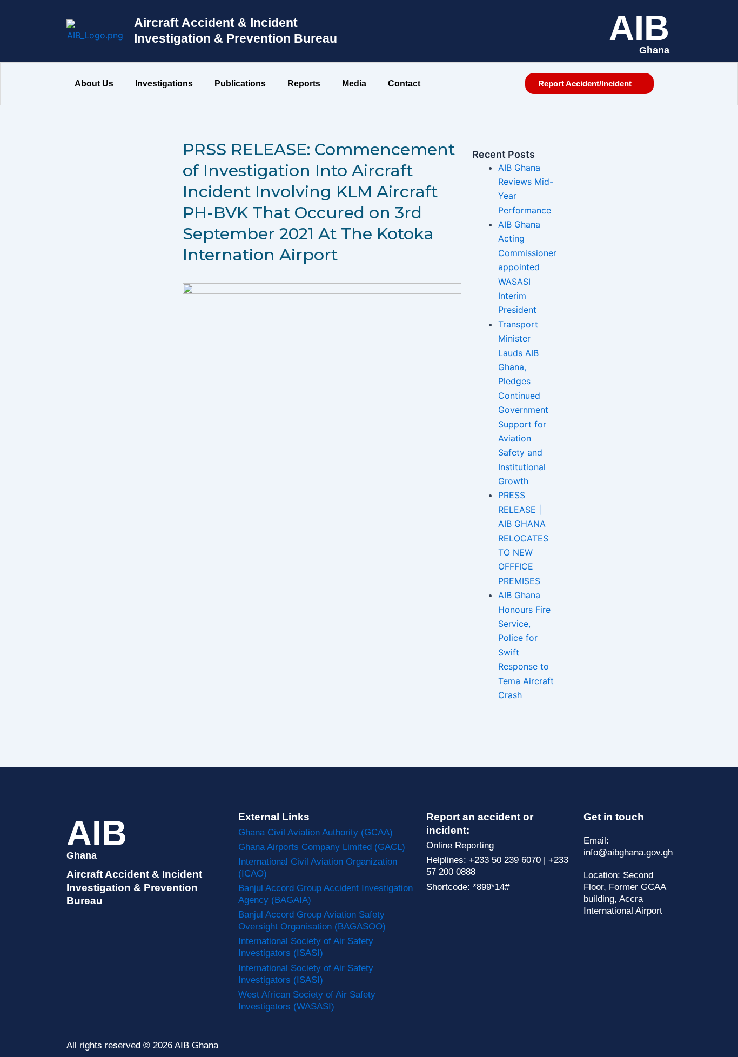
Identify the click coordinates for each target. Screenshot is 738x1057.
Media (354, 83)
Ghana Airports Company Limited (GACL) (321, 847)
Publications (240, 83)
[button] (96, 83)
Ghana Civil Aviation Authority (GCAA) (315, 832)
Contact (404, 83)
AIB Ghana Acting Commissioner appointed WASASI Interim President (527, 267)
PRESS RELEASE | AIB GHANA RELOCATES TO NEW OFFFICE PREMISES (523, 538)
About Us (94, 83)
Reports (303, 83)
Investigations (164, 83)
